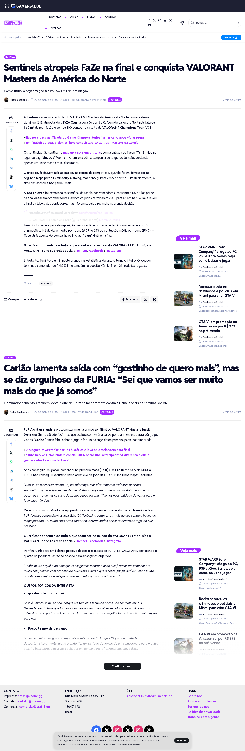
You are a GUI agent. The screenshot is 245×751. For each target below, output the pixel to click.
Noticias (10, 57)
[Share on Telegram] (11, 168)
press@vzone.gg (30, 696)
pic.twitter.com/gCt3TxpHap (96, 213)
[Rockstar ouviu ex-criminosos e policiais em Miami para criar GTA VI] (183, 298)
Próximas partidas (55, 37)
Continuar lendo (122, 666)
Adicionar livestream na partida (149, 696)
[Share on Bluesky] (11, 186)
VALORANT (34, 37)
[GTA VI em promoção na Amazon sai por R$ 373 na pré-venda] (183, 333)
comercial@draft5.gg (34, 707)
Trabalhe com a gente (203, 717)
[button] (181, 740)
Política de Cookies (97, 744)
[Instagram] (160, 20)
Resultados (76, 37)
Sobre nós (195, 696)
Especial (10, 357)
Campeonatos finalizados (132, 37)
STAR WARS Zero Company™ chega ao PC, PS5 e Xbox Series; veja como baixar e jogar (218, 254)
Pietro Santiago (18, 99)
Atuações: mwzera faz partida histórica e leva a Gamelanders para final (78, 450)
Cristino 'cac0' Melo (213, 267)
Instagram (113, 251)
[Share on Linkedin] (11, 158)
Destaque (115, 99)
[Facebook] (149, 20)
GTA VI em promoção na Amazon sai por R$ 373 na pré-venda (218, 326)
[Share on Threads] (11, 177)
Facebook (96, 251)
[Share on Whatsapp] (11, 149)
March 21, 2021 (109, 220)
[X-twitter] (107, 730)
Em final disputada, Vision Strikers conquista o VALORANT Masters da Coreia (82, 143)
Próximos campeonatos (100, 37)
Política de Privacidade (126, 744)
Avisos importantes (202, 701)
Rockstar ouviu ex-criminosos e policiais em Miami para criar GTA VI (218, 291)
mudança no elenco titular (82, 153)
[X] (154, 20)
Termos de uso (198, 707)
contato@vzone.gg (31, 701)
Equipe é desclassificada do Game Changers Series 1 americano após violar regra (85, 138)
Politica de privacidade (204, 712)
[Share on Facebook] (11, 131)
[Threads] (165, 20)
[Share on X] (11, 140)
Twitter (81, 251)
